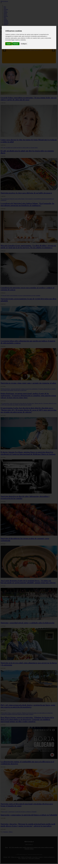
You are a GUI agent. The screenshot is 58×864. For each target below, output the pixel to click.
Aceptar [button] (9, 43)
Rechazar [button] (15, 43)
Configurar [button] (24, 43)
